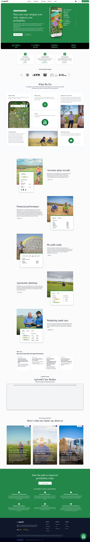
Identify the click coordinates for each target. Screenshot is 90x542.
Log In (79, 1)
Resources (49, 1)
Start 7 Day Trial (85, 1)
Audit (49, 255)
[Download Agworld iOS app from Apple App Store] (19, 530)
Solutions (29, 1)
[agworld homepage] (5, 1)
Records (49, 179)
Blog (56, 526)
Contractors (48, 530)
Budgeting (50, 329)
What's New (58, 528)
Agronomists (48, 526)
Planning (19, 292)
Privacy (39, 539)
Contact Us (67, 526)
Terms (43, 539)
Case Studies (43, 1)
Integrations (36, 1)
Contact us (28, 34)
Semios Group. (41, 30)
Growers (47, 524)
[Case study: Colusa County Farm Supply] (45, 75)
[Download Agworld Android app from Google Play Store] (26, 530)
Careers (66, 528)
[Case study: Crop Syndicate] (54, 75)
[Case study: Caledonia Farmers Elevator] (27, 75)
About (55, 1)
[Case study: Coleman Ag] (36, 75)
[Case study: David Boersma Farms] (62, 75)
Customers (57, 524)
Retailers (47, 528)
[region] (45, 399)
